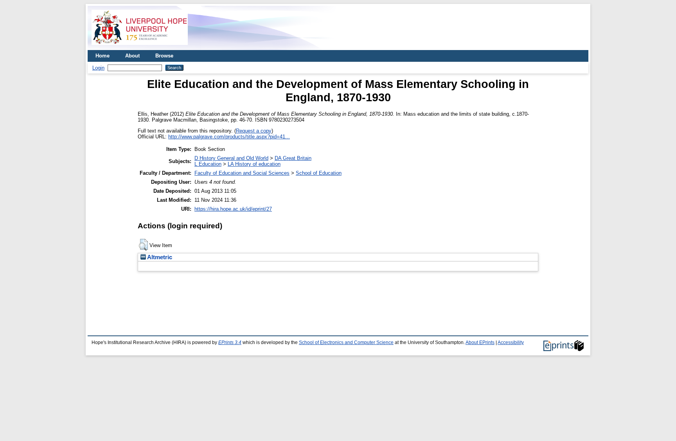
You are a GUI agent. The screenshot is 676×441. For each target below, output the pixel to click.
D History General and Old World (231, 158)
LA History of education (254, 164)
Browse (164, 56)
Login (98, 68)
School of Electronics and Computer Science (346, 342)
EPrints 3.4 (229, 342)
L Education (207, 164)
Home (102, 56)
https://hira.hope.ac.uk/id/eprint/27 (233, 209)
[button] (143, 245)
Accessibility (511, 342)
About (132, 56)
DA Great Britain (293, 158)
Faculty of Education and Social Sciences (241, 173)
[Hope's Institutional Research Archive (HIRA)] (140, 47)
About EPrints (480, 342)
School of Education (319, 173)
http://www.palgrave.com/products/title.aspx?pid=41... (229, 137)
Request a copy (253, 131)
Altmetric (159, 257)
